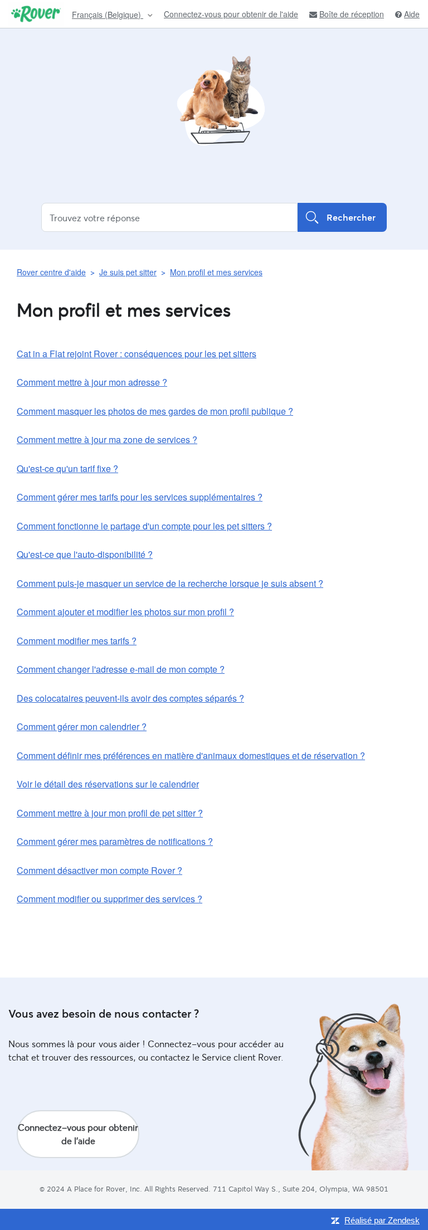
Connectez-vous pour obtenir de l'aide (231, 14)
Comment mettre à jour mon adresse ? (92, 382)
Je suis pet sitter (128, 272)
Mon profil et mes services (216, 272)
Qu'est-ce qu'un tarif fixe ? (67, 468)
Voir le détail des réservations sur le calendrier (108, 783)
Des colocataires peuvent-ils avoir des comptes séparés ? (130, 698)
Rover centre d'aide (51, 272)
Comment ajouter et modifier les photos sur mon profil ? (125, 611)
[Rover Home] (36, 14)
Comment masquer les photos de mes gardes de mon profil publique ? (155, 411)
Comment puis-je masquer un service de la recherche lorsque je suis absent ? (170, 583)
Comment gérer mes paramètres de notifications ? (115, 841)
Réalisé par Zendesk (382, 1220)
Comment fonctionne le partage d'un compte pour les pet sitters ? (144, 525)
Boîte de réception (351, 14)
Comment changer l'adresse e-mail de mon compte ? (121, 669)
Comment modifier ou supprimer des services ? (109, 898)
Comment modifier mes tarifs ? (77, 640)
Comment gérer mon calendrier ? (82, 726)
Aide (412, 14)
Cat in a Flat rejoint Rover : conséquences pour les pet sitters (136, 353)
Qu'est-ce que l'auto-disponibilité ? (85, 554)
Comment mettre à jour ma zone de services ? (107, 439)
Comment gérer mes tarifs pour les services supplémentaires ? (139, 496)
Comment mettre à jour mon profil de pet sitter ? (110, 812)
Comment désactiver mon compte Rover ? (99, 870)
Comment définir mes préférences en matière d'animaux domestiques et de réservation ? (191, 755)
